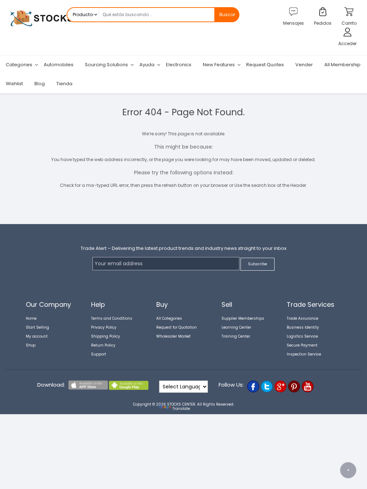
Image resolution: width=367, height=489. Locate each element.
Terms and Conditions (111, 318)
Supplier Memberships (242, 318)
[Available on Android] (128, 388)
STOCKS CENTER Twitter (267, 386)
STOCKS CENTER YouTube (308, 386)
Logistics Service (302, 336)
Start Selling (37, 327)
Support (98, 354)
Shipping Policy (105, 336)
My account (37, 336)
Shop (30, 345)
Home (31, 318)
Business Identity (303, 327)
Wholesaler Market (173, 336)
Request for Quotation (176, 327)
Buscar (227, 14)
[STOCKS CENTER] (62, 27)
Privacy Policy (103, 327)
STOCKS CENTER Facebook (253, 386)
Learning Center (236, 327)
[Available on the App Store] (88, 388)
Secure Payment (302, 345)
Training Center (235, 336)
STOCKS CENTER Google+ (280, 386)
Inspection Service (304, 354)
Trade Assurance (302, 318)
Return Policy (103, 345)
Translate (181, 408)
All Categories (169, 318)
